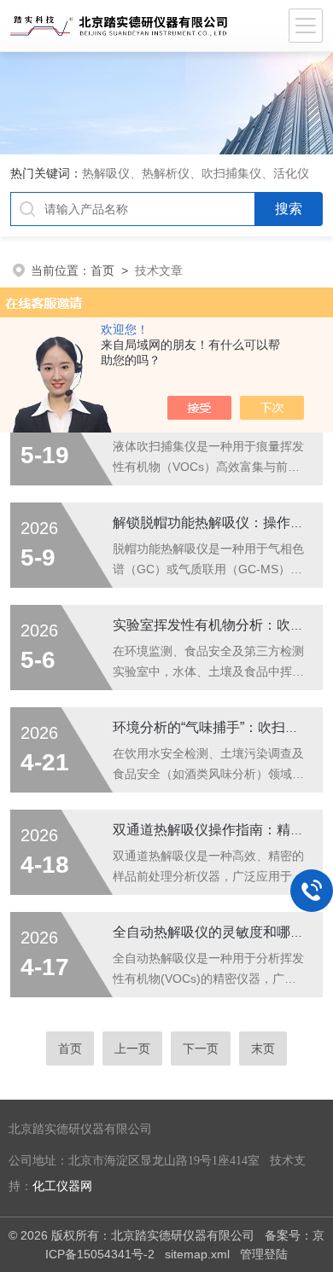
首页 (102, 270)
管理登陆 (264, 1254)
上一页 (132, 1048)
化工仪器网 (62, 1186)
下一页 (201, 1048)
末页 (263, 1048)
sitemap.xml (197, 1254)
